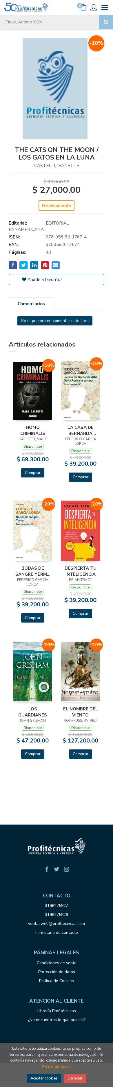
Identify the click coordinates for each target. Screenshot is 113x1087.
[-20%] (80, 390)
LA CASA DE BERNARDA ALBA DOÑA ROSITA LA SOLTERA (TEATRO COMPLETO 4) (80, 430)
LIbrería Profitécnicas (56, 1011)
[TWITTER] (56, 869)
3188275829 (56, 914)
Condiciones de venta (56, 963)
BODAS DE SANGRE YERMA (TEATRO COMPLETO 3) (32, 571)
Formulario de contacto (56, 932)
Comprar (33, 472)
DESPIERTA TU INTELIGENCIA (80, 571)
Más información (56, 1066)
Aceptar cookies (44, 1078)
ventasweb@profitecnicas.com (56, 923)
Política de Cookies (56, 981)
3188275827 (56, 905)
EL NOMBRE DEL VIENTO (80, 712)
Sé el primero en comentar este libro (55, 320)
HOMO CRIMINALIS (32, 430)
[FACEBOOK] (46, 869)
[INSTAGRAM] (66, 869)
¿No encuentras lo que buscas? (56, 1020)
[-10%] (32, 391)
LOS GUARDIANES (32, 712)
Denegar (75, 1078)
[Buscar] (106, 22)
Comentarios (31, 304)
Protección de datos (56, 972)
